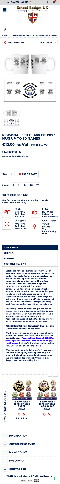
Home (4, 35)
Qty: (4, 174)
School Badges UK (23, 476)
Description (11, 247)
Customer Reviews (15, 264)
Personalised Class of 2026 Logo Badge (47, 404)
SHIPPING (9, 253)
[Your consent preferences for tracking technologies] (55, 479)
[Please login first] (37, 185)
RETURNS (9, 258)
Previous (4, 2)
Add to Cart (29, 174)
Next (31, 2)
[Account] (6, 29)
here (38, 346)
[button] (21, 418)
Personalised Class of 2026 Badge (22, 404)
